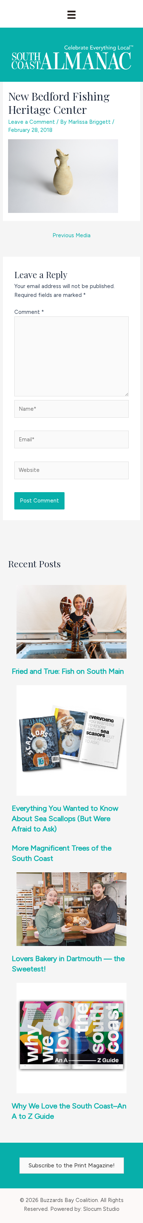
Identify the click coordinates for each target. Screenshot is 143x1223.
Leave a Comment (31, 122)
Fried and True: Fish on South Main (68, 671)
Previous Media (71, 235)
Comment (29, 312)
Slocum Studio (101, 1209)
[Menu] (71, 15)
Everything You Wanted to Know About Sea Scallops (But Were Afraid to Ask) (65, 818)
